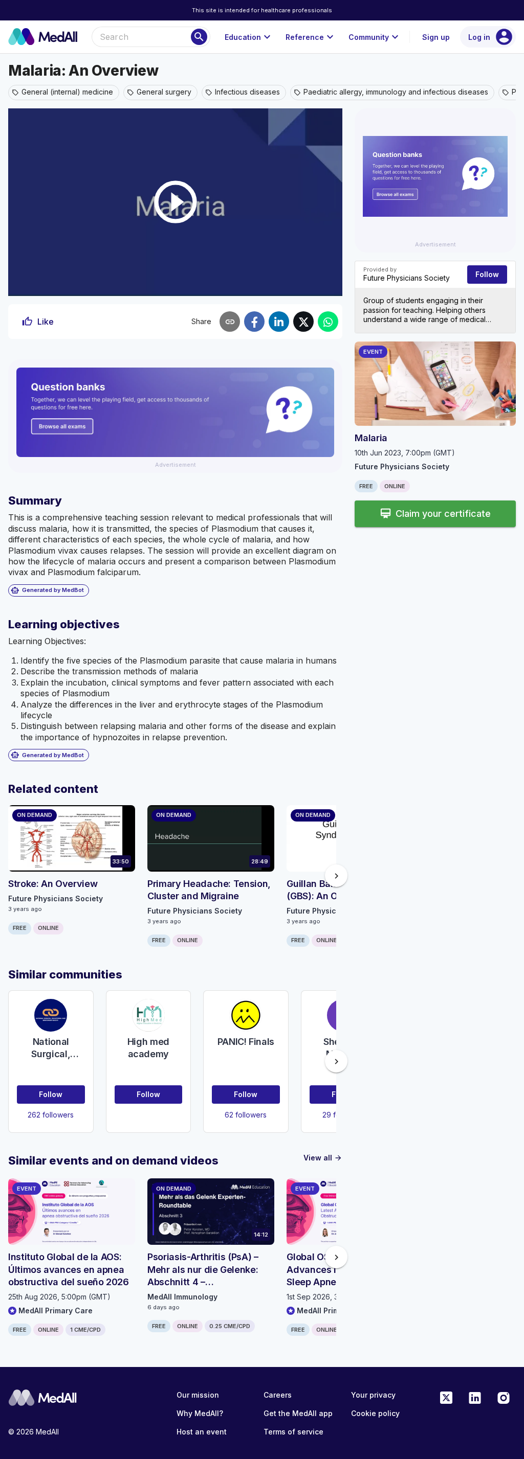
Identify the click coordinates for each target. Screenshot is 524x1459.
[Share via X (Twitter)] (303, 321)
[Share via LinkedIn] (279, 321)
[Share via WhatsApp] (328, 321)
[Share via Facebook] (254, 321)
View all (322, 1157)
